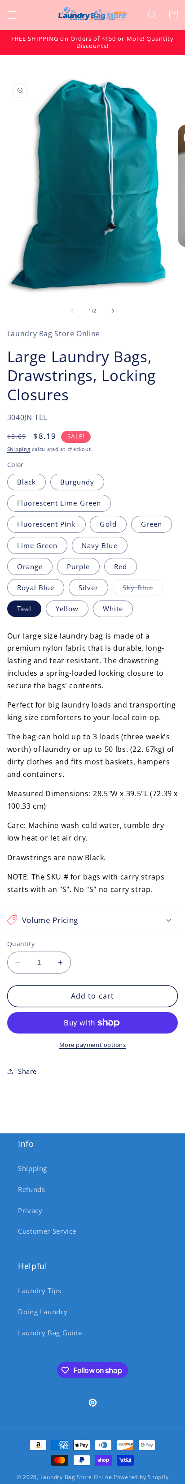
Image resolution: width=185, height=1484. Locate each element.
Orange (30, 566)
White (113, 608)
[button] (11, 14)
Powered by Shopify (141, 1477)
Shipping (19, 449)
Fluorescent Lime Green (59, 502)
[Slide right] (113, 311)
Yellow (67, 608)
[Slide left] (72, 311)
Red (120, 566)
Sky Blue (143, 589)
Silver (88, 587)
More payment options (92, 1045)
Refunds (31, 1189)
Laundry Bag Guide (50, 1332)
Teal (24, 608)
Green (151, 523)
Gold (108, 523)
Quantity (21, 943)
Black (26, 481)
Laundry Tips (40, 1290)
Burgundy (77, 481)
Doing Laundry (42, 1311)
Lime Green (37, 545)
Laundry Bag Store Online (76, 1477)
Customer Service (47, 1231)
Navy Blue (99, 545)
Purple (78, 566)
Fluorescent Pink (46, 523)
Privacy (30, 1210)
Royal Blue (36, 587)
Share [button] (27, 1071)
